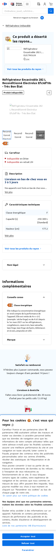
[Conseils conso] (44, 297)
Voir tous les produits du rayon (24, 69)
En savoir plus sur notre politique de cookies (25, 495)
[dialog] (28, 484)
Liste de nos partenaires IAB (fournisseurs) (24, 525)
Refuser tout (28, 543)
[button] (27, 4)
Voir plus (8, 192)
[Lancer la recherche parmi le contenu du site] (51, 11)
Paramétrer (28, 550)
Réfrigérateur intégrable (18, 25)
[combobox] (28, 11)
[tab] (6, 135)
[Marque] (44, 339)
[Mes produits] (39, 4)
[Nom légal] (44, 265)
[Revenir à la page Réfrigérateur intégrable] (3, 25)
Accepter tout (28, 536)
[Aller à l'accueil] (4, 4)
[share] (49, 92)
